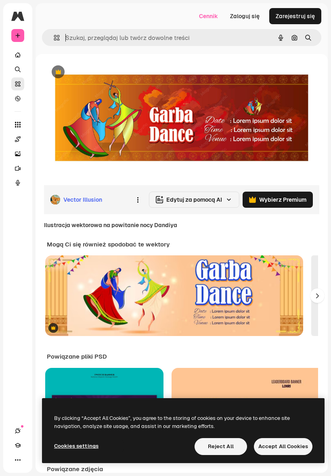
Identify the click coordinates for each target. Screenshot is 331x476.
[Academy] (17, 445)
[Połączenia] (17, 430)
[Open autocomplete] (53, 38)
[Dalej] (317, 295)
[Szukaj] (17, 69)
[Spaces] (17, 139)
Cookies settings (76, 446)
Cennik (208, 16)
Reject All (221, 446)
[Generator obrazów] (17, 153)
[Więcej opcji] (138, 200)
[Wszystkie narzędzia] (17, 124)
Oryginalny (99, 72)
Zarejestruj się (295, 16)
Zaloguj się (245, 16)
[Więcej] (17, 459)
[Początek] (17, 54)
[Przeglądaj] (17, 98)
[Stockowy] (17, 83)
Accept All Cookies (283, 446)
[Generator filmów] (17, 168)
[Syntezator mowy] (17, 182)
